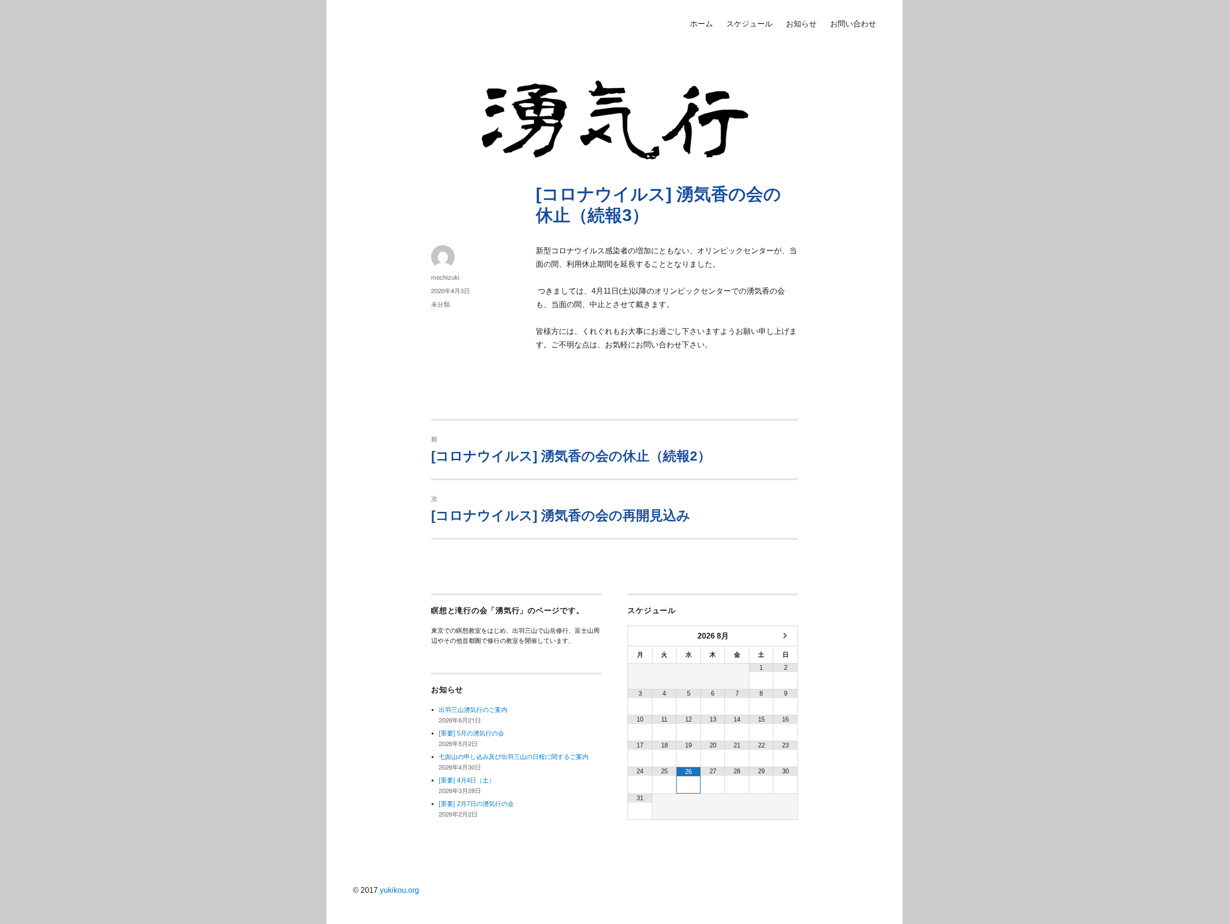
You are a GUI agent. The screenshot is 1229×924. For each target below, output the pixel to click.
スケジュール (749, 24)
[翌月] (785, 636)
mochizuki (445, 277)
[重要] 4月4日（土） (467, 780)
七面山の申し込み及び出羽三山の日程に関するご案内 (514, 756)
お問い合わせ (853, 24)
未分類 (440, 303)
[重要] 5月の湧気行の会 (471, 733)
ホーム (701, 24)
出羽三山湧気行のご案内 (473, 709)
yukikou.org (399, 890)
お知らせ (801, 24)
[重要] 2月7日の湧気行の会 (476, 803)
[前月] (640, 636)
